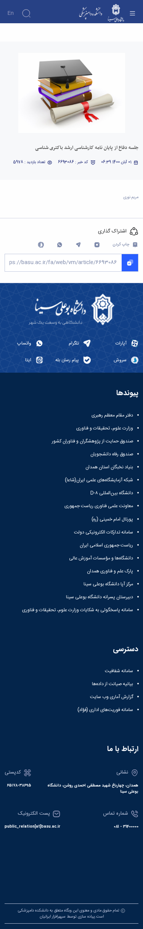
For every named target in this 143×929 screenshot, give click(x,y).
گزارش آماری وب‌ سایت (111, 697)
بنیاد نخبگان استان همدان (109, 467)
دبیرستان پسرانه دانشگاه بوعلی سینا (99, 597)
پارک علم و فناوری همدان (110, 571)
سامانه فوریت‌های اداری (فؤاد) (105, 710)
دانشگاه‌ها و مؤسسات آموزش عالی (101, 558)
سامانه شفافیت (119, 671)
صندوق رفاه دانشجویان (111, 454)
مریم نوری (130, 197)
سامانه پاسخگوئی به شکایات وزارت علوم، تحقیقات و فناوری (77, 610)
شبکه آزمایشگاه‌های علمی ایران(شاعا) (99, 480)
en (10, 13)
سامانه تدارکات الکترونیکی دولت (103, 532)
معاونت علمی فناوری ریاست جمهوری (98, 506)
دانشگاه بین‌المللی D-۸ (111, 493)
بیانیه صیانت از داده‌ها (112, 684)
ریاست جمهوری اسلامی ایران (106, 545)
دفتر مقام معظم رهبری (112, 415)
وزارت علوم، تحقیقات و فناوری (104, 428)
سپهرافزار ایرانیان (53, 916)
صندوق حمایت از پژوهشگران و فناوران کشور (92, 441)
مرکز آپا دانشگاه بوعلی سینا (108, 584)
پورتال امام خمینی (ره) (112, 519)
